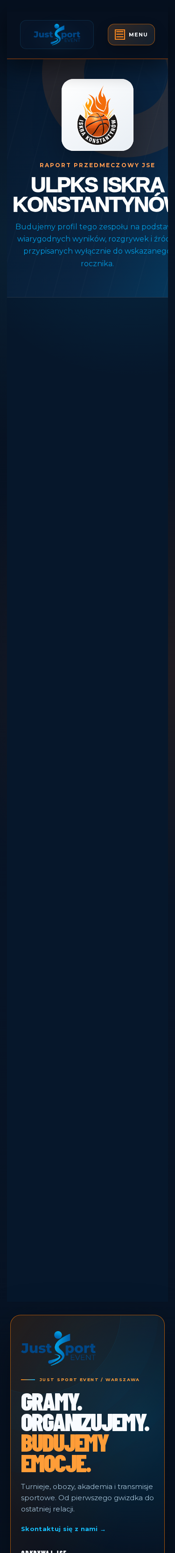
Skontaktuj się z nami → (63, 1528)
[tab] (131, 34)
